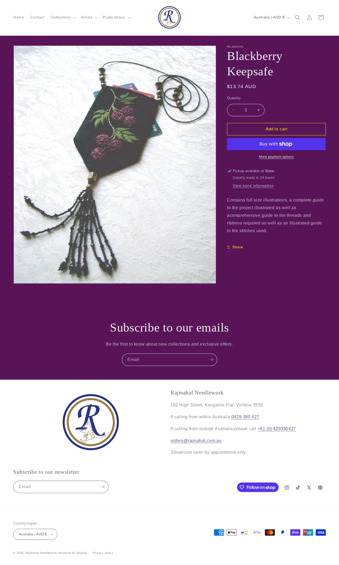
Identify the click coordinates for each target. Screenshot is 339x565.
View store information (253, 185)
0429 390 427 (245, 417)
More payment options (276, 157)
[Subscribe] (211, 359)
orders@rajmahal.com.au (196, 440)
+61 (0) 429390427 (277, 428)
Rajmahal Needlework (41, 552)
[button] (63, 17)
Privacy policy (103, 552)
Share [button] (237, 247)
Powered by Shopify (72, 552)
